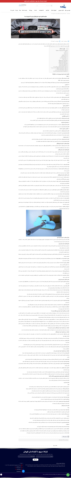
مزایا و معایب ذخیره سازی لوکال (63, 60)
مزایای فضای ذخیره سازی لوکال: (63, 61)
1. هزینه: (66, 51)
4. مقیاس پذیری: (64, 54)
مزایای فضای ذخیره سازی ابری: (63, 64)
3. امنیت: (65, 53)
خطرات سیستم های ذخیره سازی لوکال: (61, 68)
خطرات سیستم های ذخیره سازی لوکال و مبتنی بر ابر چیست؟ (59, 67)
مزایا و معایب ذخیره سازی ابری (63, 63)
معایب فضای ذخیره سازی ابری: (63, 65)
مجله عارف (68, 13)
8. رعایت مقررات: (64, 59)
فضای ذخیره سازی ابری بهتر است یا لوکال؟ (61, 50)
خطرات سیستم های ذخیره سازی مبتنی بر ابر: (61, 70)
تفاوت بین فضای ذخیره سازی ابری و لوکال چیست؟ (59, 66)
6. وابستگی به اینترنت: (64, 56)
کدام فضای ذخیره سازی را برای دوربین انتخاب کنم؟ (60, 71)
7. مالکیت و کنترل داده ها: (63, 58)
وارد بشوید (60, 439)
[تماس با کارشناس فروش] (68, 475)
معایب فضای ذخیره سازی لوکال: (63, 62)
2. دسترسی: (65, 52)
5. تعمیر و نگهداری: (64, 55)
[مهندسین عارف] (63, 5)
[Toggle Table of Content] (66, 49)
